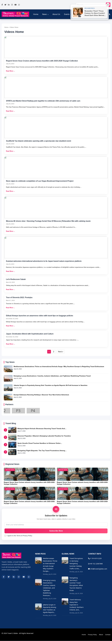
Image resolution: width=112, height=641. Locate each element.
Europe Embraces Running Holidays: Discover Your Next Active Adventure (41, 395)
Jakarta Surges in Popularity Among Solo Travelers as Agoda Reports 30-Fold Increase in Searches (50, 385)
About (101, 635)
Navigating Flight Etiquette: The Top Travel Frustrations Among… (42, 450)
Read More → (10, 71)
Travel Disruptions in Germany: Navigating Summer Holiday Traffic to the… (76, 563)
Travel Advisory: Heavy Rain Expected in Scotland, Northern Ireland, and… (77, 605)
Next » (60, 352)
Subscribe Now (56, 531)
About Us (56, 14)
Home (35, 14)
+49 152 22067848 (96, 564)
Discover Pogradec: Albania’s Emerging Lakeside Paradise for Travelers (44, 436)
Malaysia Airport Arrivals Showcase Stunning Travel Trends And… (42, 428)
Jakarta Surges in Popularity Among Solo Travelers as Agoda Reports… (49, 608)
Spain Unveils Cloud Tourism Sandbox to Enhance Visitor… (40, 443)
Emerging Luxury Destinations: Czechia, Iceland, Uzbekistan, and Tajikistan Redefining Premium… (49, 588)
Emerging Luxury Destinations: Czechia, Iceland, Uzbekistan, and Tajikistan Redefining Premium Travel (52, 376)
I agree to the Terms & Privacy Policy (19, 535)
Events (67, 14)
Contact (107, 635)
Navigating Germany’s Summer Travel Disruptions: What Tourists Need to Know (76, 584)
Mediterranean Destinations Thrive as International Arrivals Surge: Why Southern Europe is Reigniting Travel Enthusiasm (59, 366)
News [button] (44, 14)
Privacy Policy (92, 635)
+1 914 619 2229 (96, 558)
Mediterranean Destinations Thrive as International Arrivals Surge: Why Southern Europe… (50, 564)
